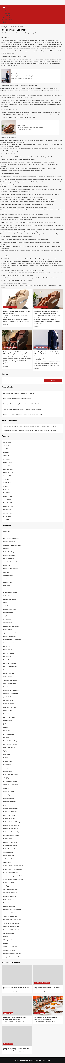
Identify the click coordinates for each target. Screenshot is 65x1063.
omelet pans (6, 788)
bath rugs (6, 548)
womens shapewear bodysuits (12, 953)
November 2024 (8, 506)
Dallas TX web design (9, 599)
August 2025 (7, 482)
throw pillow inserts (9, 903)
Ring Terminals (7, 838)
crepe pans (6, 595)
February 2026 (7, 462)
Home (7, 11)
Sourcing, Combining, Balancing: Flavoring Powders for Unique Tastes (23, 414)
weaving (5, 943)
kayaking (5, 727)
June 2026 (6, 449)
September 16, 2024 (40, 359)
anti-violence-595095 (10, 426)
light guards (6, 751)
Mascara (5, 757)
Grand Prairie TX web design (11, 690)
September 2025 (8, 479)
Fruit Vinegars (7, 670)
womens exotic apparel (10, 946)
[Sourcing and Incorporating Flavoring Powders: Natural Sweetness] (17, 1005)
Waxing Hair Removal (9, 940)
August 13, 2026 (15, 991)
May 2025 (6, 486)
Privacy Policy (7, 17)
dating (5, 602)
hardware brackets (8, 700)
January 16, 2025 (25, 356)
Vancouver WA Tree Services (11, 926)
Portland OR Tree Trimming (11, 832)
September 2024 (8, 513)
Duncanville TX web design (11, 626)
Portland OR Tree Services (10, 828)
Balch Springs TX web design (11, 538)
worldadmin (7, 991)
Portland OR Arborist (9, 818)
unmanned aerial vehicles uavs (12, 913)
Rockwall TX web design (10, 842)
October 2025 (7, 476)
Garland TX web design (10, 680)
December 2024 (8, 503)
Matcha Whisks (7, 771)
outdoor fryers (7, 795)
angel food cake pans (9, 535)
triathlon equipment (9, 906)
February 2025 (7, 496)
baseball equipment (9, 541)
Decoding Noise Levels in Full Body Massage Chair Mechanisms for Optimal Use (47, 354)
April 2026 (6, 455)
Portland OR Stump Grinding (11, 822)
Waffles (5, 936)
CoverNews (38, 1060)
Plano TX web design (9, 815)
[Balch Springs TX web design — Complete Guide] (48, 975)
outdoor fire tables (8, 791)
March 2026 (6, 459)
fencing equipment (8, 643)
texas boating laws (8, 899)
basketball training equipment (12, 545)
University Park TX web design (12, 909)
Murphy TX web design (10, 781)
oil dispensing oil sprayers (10, 784)
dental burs (6, 606)
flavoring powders (8, 653)
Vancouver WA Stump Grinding (12, 919)
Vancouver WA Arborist (10, 916)
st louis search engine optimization (13, 876)
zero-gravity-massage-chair (11, 957)
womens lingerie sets (9, 950)
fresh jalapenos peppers (10, 666)
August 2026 (7, 442)
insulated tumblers (8, 714)
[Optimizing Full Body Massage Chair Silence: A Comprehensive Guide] (48, 299)
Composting (6, 589)
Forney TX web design (9, 663)
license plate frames (9, 747)
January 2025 (7, 499)
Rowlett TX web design (10, 845)
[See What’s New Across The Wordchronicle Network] (17, 975)
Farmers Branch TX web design (12, 639)
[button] (3, 7)
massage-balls (7, 764)
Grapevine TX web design (10, 693)
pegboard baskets (8, 798)
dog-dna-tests (7, 619)
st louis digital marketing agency (12, 869)
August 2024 (7, 516)
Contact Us (7, 15)
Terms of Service (7, 20)
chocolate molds (8, 575)
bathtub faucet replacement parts (13, 552)
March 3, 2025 (24, 315)
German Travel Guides (9, 683)
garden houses (7, 676)
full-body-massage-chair (10, 307)
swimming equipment (9, 896)
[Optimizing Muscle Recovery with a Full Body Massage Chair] (17, 299)
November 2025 (8, 472)
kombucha (6, 737)
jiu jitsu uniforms (8, 724)
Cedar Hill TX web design (10, 568)
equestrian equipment (9, 633)
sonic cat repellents (8, 859)
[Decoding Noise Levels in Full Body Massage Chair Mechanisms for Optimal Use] (48, 340)
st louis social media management (13, 879)
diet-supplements (8, 612)
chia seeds (6, 572)
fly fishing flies (7, 656)
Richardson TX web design (11, 835)
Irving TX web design (9, 717)
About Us (7, 13)
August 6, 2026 (46, 991)
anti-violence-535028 (10, 430)
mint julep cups (7, 778)
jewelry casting (7, 720)
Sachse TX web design (9, 849)
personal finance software (10, 808)
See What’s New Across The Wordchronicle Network (18, 393)
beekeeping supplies (9, 555)
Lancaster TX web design (10, 741)
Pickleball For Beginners (10, 811)
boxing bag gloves (8, 558)
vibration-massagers (9, 933)
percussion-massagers (9, 801)
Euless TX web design (9, 636)
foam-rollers (6, 660)
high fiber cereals (8, 710)
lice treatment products (10, 744)
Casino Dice (6, 565)
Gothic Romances (8, 687)
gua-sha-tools (7, 697)
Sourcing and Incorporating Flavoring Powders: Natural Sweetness (22, 404)
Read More (5, 324)
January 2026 (7, 465)
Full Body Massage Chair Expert (11, 315)
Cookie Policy (7, 22)
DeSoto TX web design (9, 609)
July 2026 (6, 445)
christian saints (7, 579)
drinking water (7, 622)
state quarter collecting (10, 889)
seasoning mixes (8, 852)
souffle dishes (7, 862)
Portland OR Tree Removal (11, 825)
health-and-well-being (9, 707)
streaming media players (10, 892)
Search (5, 374)
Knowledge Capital (8, 734)
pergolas (5, 805)
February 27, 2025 (56, 315)
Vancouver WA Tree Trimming (11, 930)
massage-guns (7, 768)
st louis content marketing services (13, 865)
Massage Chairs (7, 761)
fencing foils (6, 646)
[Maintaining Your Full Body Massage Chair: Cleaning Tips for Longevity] (17, 340)
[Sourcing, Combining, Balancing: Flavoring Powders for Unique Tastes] (17, 1036)
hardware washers (8, 703)
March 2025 (6, 492)
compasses (6, 585)
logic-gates (6, 754)
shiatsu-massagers (8, 855)
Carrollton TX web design (10, 562)
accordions (6, 531)
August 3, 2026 (18, 1021)
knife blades (6, 730)
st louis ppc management (10, 872)
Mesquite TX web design (10, 774)
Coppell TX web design (10, 592)
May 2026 (6, 452)
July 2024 (6, 519)
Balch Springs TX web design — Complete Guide (17, 398)
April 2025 (6, 489)
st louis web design (8, 882)
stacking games (7, 886)
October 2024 (7, 509)
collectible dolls (7, 582)
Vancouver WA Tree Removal (11, 923)
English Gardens (8, 629)
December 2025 (8, 469)
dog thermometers (8, 616)
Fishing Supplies (7, 649)
